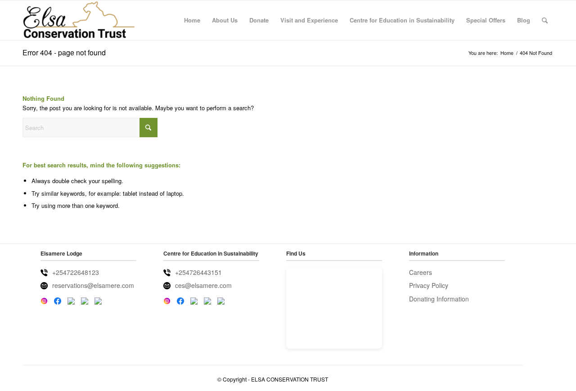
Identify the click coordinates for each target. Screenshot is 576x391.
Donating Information (439, 298)
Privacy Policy (428, 285)
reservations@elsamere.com (93, 285)
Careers (420, 272)
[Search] (545, 20)
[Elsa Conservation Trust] (78, 20)
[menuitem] (192, 20)
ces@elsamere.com (203, 285)
